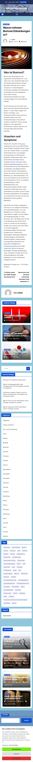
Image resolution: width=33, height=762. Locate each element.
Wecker (14, 603)
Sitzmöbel (18, 590)
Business (6, 447)
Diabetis (12, 554)
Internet (5, 487)
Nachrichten (7, 615)
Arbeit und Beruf (8, 425)
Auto (4, 434)
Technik (5, 523)
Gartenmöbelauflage (9, 563)
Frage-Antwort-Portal (9, 560)
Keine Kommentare (10, 704)
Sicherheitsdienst (8, 590)
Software (6, 509)
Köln (20, 570)
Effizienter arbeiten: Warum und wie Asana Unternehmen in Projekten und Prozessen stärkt (15, 394)
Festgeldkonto (21, 554)
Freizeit (5, 460)
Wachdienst (7, 603)
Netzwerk (6, 577)
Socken (15, 593)
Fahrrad (5, 451)
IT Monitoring (7, 570)
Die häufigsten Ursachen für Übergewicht (16, 353)
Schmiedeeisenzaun (9, 583)
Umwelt (5, 532)
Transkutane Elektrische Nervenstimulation (15, 599)
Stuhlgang (22, 593)
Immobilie (6, 478)
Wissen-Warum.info (16, 8)
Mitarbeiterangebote (16, 164)
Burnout (22, 144)
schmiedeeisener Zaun (10, 580)
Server (22, 586)
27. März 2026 (10, 663)
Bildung (5, 443)
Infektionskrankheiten (11, 246)
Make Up (16, 573)
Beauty (5, 438)
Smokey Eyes (7, 593)
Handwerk (6, 474)
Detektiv (6, 554)
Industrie (6, 483)
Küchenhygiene (8, 573)
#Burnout (24, 41)
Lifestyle (6, 491)
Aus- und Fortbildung (10, 429)
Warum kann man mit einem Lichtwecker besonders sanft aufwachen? (23, 277)
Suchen (5, 714)
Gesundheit (6, 24)
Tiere (4, 527)
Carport (6, 550)
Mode (5, 500)
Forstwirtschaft (16, 557)
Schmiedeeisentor (23, 580)
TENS (5, 596)
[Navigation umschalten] (17, 14)
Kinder (14, 570)
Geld (24, 563)
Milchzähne (24, 573)
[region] (16, 744)
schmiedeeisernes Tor (23, 583)
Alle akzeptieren (16, 749)
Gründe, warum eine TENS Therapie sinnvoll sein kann (10, 275)
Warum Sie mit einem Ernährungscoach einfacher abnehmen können (16, 335)
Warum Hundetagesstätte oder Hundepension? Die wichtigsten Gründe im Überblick (16, 386)
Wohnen (5, 536)
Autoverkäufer (16, 547)
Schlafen (13, 577)
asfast (13, 39)
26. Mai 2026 (10, 644)
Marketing (6, 496)
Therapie (11, 596)
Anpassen (16, 754)
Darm (18, 550)
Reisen (5, 505)
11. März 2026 (10, 682)
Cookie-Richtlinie (13, 745)
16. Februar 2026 (11, 701)
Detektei (24, 550)
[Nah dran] (31, 728)
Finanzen (6, 456)
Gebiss (19, 563)
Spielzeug (6, 514)
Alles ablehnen (16, 758)
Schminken (7, 586)
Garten (5, 465)
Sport (5, 518)
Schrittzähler (15, 586)
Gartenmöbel (21, 560)
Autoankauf (7, 547)
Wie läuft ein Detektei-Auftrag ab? (14, 380)
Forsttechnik (7, 557)
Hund (13, 567)
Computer (12, 550)
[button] (30, 14)
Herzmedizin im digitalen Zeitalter (15, 316)
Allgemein (6, 420)
